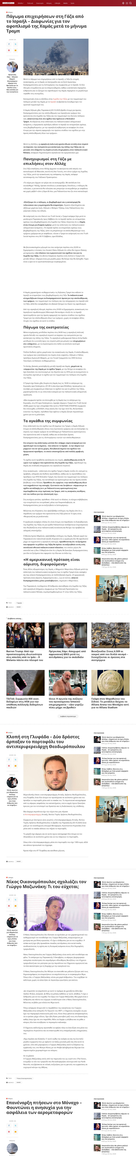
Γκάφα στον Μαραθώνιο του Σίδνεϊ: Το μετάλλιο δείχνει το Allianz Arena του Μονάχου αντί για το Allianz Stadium (110, 703)
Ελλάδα (11, 693)
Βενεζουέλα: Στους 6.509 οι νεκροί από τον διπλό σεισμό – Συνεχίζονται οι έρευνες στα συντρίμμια (109, 656)
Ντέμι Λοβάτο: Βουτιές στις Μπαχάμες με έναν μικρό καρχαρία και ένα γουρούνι (115, 550)
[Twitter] (15, 44)
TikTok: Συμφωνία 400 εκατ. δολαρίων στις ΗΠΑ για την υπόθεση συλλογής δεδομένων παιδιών (24, 703)
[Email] (15, 50)
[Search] (130, 3)
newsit (19, 607)
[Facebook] (8, 44)
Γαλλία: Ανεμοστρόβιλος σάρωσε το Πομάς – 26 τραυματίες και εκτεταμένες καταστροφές (115, 529)
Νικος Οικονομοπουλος (25, 1078)
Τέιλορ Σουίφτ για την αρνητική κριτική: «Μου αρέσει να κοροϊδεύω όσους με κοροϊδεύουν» (116, 540)
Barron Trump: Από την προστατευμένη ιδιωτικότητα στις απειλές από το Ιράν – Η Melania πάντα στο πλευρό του (24, 656)
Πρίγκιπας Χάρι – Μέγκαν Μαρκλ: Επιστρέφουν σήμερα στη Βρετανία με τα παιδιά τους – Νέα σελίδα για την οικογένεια (12, 83)
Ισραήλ (53, 102)
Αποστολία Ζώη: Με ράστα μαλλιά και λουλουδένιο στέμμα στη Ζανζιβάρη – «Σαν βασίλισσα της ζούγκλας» (115, 562)
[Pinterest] (8, 50)
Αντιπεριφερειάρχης (33, 814)
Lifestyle (10, 877)
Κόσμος (10, 12)
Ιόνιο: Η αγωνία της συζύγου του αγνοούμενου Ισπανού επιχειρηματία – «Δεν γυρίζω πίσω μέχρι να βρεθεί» (66, 703)
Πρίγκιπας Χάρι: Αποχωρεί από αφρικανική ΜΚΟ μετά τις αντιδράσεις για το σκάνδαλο (67, 654)
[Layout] (8, 3)
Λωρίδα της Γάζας (60, 99)
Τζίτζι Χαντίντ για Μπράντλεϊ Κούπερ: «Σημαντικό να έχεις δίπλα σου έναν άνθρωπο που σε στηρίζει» (116, 518)
